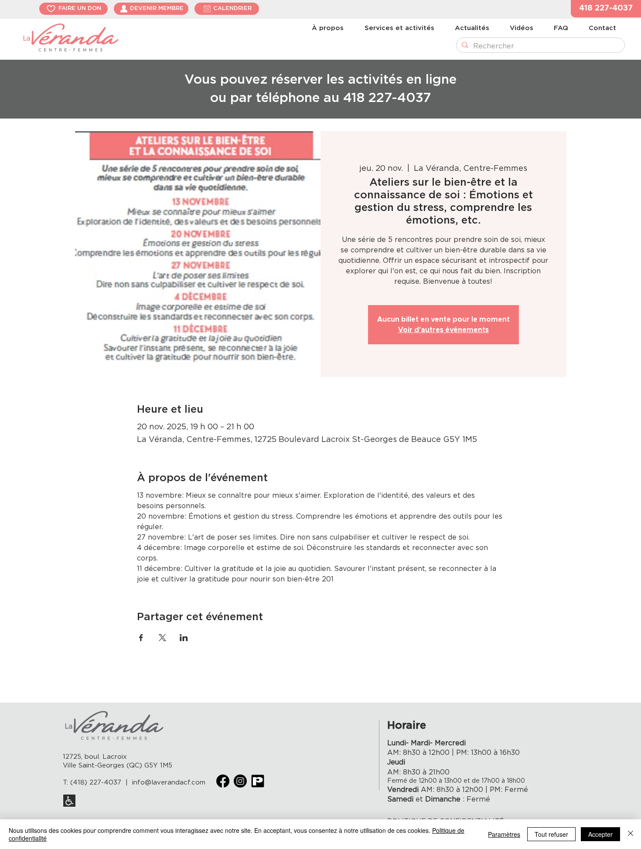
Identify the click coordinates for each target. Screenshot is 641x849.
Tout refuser (551, 834)
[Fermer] (630, 834)
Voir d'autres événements (443, 329)
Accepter (600, 834)
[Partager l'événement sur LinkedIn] (184, 637)
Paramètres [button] (504, 834)
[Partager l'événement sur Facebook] (141, 637)
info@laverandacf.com (168, 782)
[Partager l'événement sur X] (162, 637)
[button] (606, 8)
